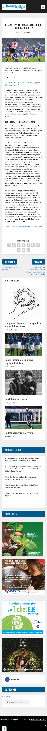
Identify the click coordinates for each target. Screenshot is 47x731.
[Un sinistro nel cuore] (23, 382)
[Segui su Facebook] (45, 726)
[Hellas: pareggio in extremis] (23, 417)
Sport (28, 32)
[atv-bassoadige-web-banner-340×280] (22, 634)
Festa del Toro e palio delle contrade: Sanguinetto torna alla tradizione (20, 478)
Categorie (6, 696)
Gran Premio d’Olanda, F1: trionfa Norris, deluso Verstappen (22, 486)
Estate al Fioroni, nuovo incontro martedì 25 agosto (23, 494)
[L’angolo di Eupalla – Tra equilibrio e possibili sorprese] (23, 302)
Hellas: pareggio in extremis (20, 433)
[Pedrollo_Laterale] (23, 593)
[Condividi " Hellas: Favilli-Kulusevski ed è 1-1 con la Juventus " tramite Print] (28, 250)
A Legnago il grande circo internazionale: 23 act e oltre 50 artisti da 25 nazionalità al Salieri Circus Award (23, 468)
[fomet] (22, 555)
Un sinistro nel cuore (16, 399)
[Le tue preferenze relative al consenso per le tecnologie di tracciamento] (4, 728)
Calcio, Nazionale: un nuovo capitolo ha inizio (19, 361)
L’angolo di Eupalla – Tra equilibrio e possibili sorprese (23, 324)
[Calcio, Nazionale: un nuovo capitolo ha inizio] (23, 344)
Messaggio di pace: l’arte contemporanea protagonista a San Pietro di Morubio (22, 459)
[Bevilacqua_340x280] (22, 671)
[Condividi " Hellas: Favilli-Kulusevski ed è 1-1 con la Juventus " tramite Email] (23, 250)
